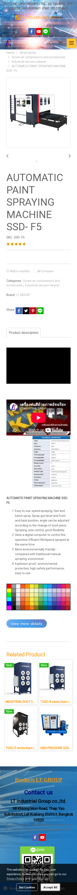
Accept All (50, 887)
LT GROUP (23, 295)
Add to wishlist (19, 271)
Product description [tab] (23, 333)
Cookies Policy (41, 878)
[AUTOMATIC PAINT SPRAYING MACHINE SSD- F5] (38, 112)
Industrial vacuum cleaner (42, 285)
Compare (47, 271)
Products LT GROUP (38, 779)
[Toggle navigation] (71, 43)
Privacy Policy (15, 878)
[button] (50, 43)
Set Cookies (27, 887)
